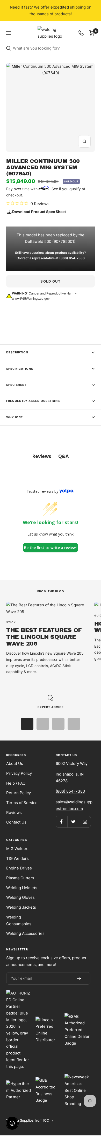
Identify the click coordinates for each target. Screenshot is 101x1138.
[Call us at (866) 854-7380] (81, 33)
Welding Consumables (18, 920)
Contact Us (16, 822)
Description (17, 352)
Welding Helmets (21, 887)
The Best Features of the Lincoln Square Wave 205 (44, 637)
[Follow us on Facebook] (61, 821)
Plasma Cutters (20, 877)
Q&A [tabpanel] (63, 456)
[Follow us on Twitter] (73, 821)
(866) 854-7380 (72, 258)
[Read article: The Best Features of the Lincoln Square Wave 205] (47, 608)
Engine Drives (19, 868)
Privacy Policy (19, 773)
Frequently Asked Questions (33, 401)
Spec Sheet (16, 385)
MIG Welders (18, 848)
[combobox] (54, 48)
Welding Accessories (25, 933)
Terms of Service (22, 802)
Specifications (19, 369)
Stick (11, 622)
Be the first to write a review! (50, 547)
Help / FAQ (15, 783)
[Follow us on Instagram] (85, 821)
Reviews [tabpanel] (41, 456)
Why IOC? (14, 417)
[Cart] (92, 33)
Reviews (14, 812)
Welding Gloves (20, 897)
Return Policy (18, 792)
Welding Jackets (21, 907)
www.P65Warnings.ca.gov (31, 298)
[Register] (79, 978)
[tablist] (50, 456)
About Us (14, 763)
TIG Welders (17, 858)
